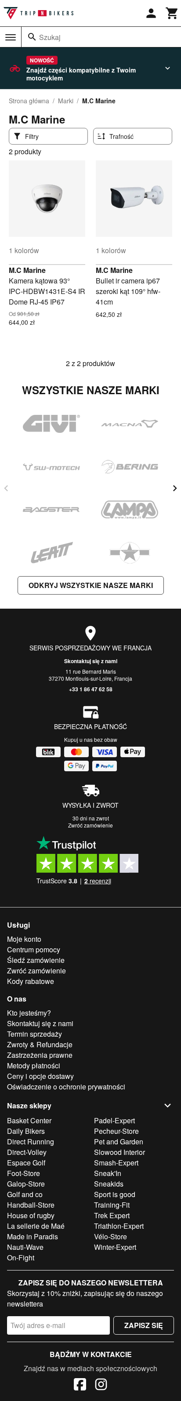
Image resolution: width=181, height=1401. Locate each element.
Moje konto (24, 939)
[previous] (6, 488)
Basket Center (29, 1120)
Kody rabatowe (30, 981)
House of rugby (30, 1215)
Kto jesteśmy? (29, 1013)
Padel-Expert (114, 1120)
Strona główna (29, 100)
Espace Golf (26, 1163)
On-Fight (20, 1257)
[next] (175, 488)
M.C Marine (27, 270)
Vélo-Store (110, 1236)
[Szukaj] (32, 37)
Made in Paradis (32, 1236)
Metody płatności (33, 1065)
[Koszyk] (172, 13)
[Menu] (10, 37)
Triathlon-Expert (119, 1226)
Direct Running (30, 1141)
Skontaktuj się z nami (90, 660)
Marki (65, 100)
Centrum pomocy (33, 949)
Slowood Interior (119, 1152)
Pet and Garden (118, 1141)
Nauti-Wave (25, 1247)
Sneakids (108, 1184)
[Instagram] (101, 1385)
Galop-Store (26, 1184)
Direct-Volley (27, 1152)
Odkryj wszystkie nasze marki (91, 585)
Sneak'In (107, 1173)
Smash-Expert (116, 1163)
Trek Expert (112, 1215)
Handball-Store (30, 1205)
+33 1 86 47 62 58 (90, 689)
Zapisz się (143, 1325)
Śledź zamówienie (36, 960)
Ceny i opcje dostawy (40, 1076)
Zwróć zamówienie (90, 825)
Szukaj (50, 37)
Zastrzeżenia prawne (39, 1055)
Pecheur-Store (116, 1131)
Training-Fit (112, 1205)
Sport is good (114, 1194)
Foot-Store (23, 1173)
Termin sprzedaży (34, 1034)
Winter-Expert (115, 1247)
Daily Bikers (26, 1131)
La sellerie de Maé (36, 1226)
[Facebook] (80, 1385)
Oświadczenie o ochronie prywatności (66, 1087)
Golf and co (25, 1194)
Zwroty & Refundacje (39, 1044)
